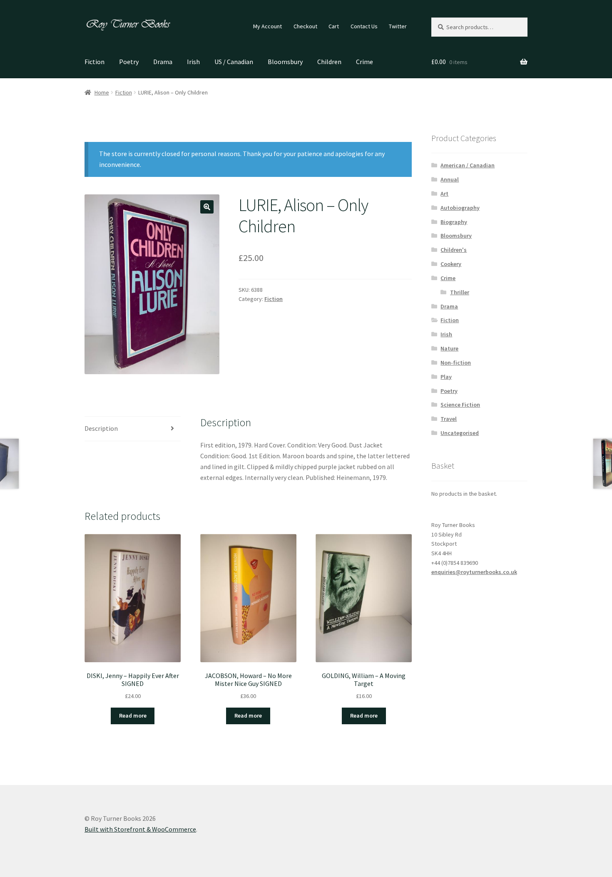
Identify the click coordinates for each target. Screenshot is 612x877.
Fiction (94, 61)
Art (444, 193)
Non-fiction (455, 362)
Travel (448, 418)
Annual (449, 179)
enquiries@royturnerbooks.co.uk (474, 572)
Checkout (305, 26)
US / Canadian (233, 61)
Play (446, 376)
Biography (453, 222)
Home (102, 92)
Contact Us (364, 26)
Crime (364, 61)
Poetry (129, 61)
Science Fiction (460, 404)
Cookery (450, 264)
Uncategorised (459, 433)
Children (329, 61)
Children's (453, 249)
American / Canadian (467, 165)
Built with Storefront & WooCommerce (140, 829)
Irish (193, 61)
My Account (267, 26)
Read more (133, 715)
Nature (449, 348)
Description (101, 428)
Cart (333, 26)
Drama (162, 61)
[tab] (133, 429)
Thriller (459, 292)
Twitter (398, 26)
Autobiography (460, 207)
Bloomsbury (285, 61)
